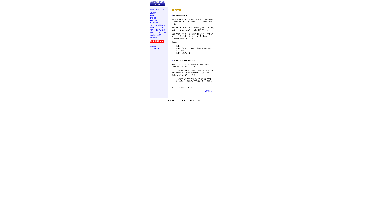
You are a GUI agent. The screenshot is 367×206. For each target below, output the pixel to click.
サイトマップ (154, 49)
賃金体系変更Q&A (156, 35)
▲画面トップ (209, 91)
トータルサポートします (158, 32)
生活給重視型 (154, 23)
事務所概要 (153, 37)
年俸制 (152, 15)
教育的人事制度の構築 (157, 30)
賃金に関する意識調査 (157, 25)
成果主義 (153, 13)
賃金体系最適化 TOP (157, 9)
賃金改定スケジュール (157, 27)
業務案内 (153, 46)
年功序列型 (153, 20)
